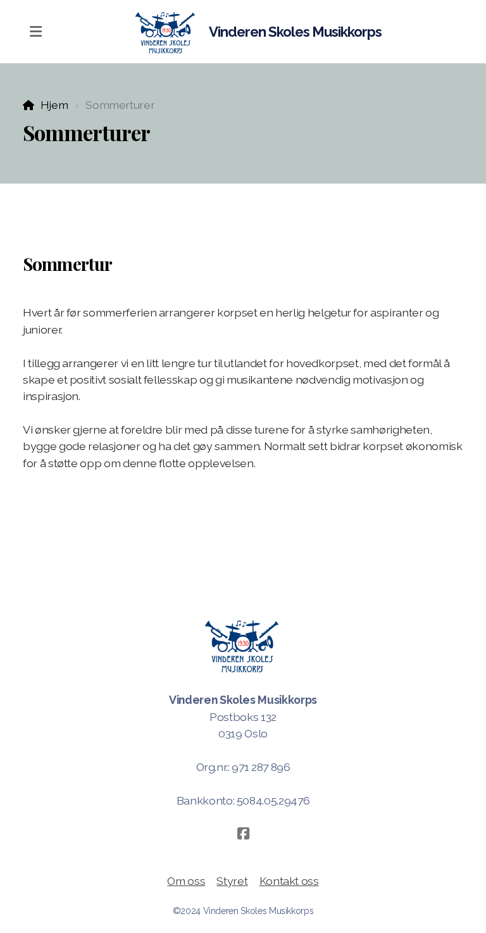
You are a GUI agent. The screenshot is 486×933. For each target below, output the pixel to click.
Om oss (186, 880)
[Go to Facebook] (243, 833)
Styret (231, 880)
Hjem (54, 104)
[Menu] (35, 31)
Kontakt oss (289, 880)
